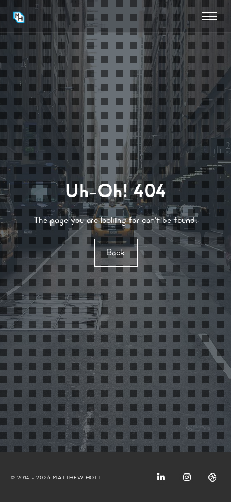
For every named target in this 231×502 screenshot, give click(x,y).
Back (115, 252)
